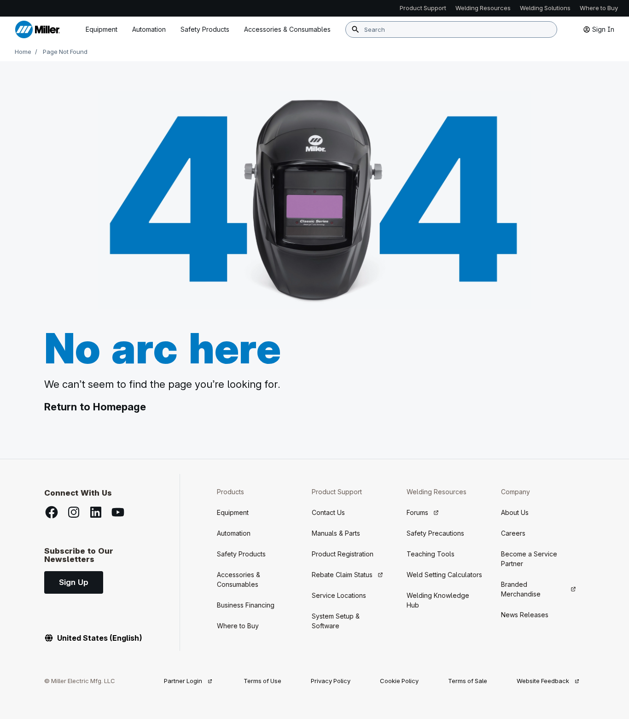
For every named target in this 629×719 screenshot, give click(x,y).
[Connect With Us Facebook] (51, 512)
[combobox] (451, 29)
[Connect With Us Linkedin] (95, 512)
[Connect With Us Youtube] (118, 512)
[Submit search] (355, 29)
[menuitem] (287, 29)
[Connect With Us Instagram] (73, 512)
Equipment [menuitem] (101, 29)
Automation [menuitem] (149, 29)
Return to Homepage (95, 407)
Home (23, 51)
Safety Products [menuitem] (205, 29)
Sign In (603, 29)
